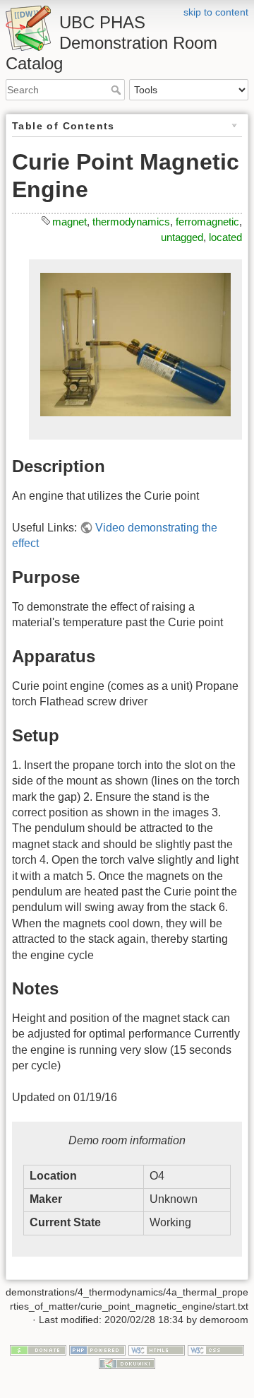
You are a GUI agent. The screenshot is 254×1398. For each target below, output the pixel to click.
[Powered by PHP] (97, 1349)
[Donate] (38, 1349)
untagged (182, 237)
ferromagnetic (207, 222)
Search (117, 90)
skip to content (215, 12)
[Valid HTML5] (156, 1349)
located (225, 237)
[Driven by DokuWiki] (127, 1363)
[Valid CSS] (216, 1349)
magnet (69, 222)
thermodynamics (131, 222)
